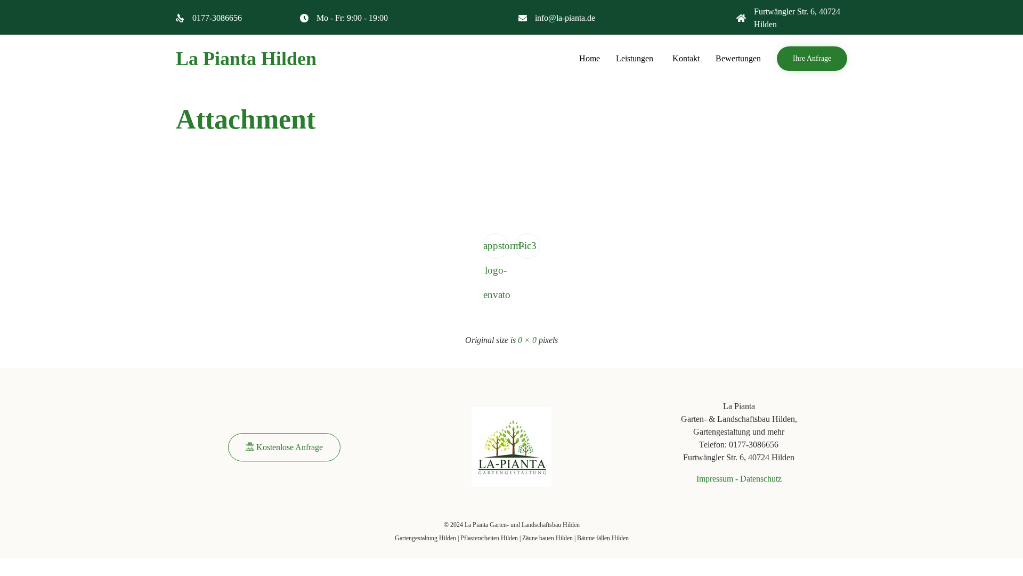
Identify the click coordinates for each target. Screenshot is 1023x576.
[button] (812, 58)
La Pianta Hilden (246, 59)
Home (589, 58)
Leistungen (634, 58)
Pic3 (527, 245)
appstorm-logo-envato (495, 249)
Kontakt (686, 58)
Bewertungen (738, 58)
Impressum (714, 478)
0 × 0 (527, 340)
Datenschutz (761, 478)
